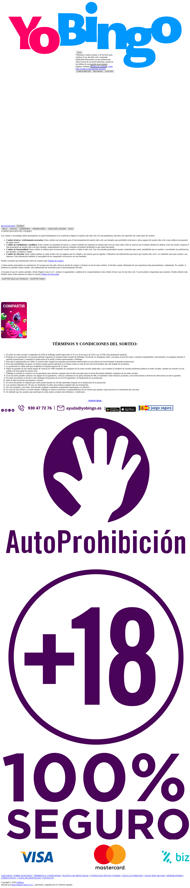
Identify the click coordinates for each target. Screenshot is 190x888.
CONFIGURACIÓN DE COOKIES (105, 876)
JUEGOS (13, 229)
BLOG (71, 229)
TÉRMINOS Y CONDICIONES (47, 876)
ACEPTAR (109, 71)
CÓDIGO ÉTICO (8, 878)
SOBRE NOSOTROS (23, 876)
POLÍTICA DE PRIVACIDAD (75, 876)
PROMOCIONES (39, 229)
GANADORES (24, 229)
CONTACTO (48, 878)
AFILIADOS (6, 876)
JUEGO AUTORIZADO (132, 876)
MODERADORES (175, 876)
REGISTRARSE (8, 226)
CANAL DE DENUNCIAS (29, 878)
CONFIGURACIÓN (84, 71)
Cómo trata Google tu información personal (94, 67)
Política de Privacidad (50, 274)
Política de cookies (55, 261)
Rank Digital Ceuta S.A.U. (22, 885)
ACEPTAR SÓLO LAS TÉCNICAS (15, 279)
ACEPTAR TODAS (38, 279)
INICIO (4, 229)
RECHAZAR (97, 71)
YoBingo (20, 882)
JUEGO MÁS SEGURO (57, 229)
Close (79, 52)
